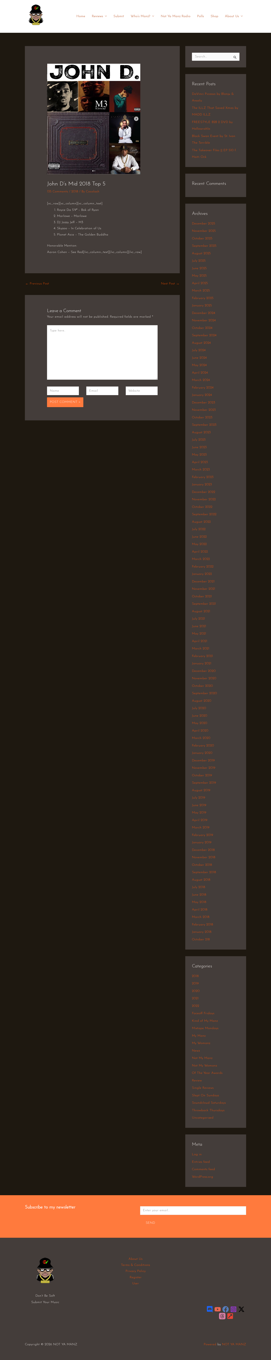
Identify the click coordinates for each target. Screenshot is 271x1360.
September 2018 (204, 872)
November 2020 (204, 678)
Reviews (97, 16)
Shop (214, 16)
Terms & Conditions (135, 1265)
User (135, 1283)
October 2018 (202, 865)
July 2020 (199, 708)
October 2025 (202, 238)
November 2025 (204, 231)
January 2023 (202, 484)
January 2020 (202, 753)
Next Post (170, 283)
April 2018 (199, 909)
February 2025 (202, 298)
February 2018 (202, 924)
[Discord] (209, 1309)
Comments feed (203, 1169)
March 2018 (200, 917)
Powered (210, 1344)
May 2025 (199, 275)
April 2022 (200, 552)
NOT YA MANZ (37, 27)
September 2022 (204, 514)
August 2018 (201, 880)
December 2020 (204, 671)
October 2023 (202, 417)
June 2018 (199, 895)
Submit (118, 16)
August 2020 (201, 701)
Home (80, 16)
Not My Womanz (204, 1065)
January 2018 (201, 932)
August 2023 (201, 432)
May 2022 (199, 544)
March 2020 (201, 738)
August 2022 (201, 522)
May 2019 (199, 812)
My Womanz (201, 1043)
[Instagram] (233, 1309)
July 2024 (199, 350)
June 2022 (199, 537)
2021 (195, 998)
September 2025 (204, 246)
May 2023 (199, 454)
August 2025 (201, 253)
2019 (195, 983)
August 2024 (201, 343)
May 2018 (199, 902)
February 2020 (203, 745)
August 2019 (201, 790)
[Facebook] (225, 1309)
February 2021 (202, 656)
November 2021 (203, 589)
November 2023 (204, 410)
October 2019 (202, 775)
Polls (200, 16)
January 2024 (202, 395)
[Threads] (222, 1316)
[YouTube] (217, 1309)
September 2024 (204, 335)
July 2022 (199, 529)
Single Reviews (203, 1088)
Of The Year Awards (207, 1073)
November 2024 (204, 320)
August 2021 (201, 611)
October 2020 (202, 686)
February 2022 (202, 566)
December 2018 (203, 850)
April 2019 (199, 820)
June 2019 (199, 805)
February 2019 (202, 835)
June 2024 (199, 358)
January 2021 (201, 663)
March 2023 (201, 469)
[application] (105, 16)
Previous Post (37, 283)
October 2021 (202, 596)
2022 (195, 1006)
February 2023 (202, 477)
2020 (196, 991)
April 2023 (200, 462)
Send (150, 1223)
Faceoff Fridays (203, 1013)
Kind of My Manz (205, 1021)
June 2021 (199, 626)
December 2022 (203, 492)
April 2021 (199, 641)
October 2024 (202, 328)
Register (136, 1277)
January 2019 (201, 842)
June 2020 (199, 716)
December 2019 (203, 760)
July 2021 (198, 619)
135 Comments (57, 191)
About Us (232, 16)
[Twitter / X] (241, 1309)
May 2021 (199, 633)
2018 (74, 191)
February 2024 (202, 387)
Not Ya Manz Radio (175, 16)
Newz (196, 1050)
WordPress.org (202, 1177)
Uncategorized (202, 1118)
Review (197, 1080)
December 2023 (203, 402)
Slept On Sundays (205, 1095)
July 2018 (198, 887)
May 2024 (199, 365)
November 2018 (203, 857)
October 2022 (202, 507)
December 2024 (203, 313)
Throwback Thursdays (208, 1110)
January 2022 (202, 574)
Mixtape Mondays (205, 1028)
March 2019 (200, 827)
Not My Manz (202, 1058)
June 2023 (199, 447)
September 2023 (204, 425)
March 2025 (201, 290)
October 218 (201, 939)
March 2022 (201, 559)
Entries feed (201, 1162)
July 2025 (199, 261)
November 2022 (204, 499)
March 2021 (200, 648)
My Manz (199, 1036)
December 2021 (203, 581)
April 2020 (200, 730)
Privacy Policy (136, 1271)
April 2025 (200, 283)
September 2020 (204, 693)
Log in (197, 1154)
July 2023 (199, 440)
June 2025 (199, 268)
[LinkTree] (230, 1316)
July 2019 (198, 798)
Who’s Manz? (140, 16)
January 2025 (202, 305)
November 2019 (203, 768)
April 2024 (200, 373)
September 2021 (204, 604)
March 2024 (201, 380)
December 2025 (203, 223)
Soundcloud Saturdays (209, 1103)
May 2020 (199, 723)
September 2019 (204, 783)
